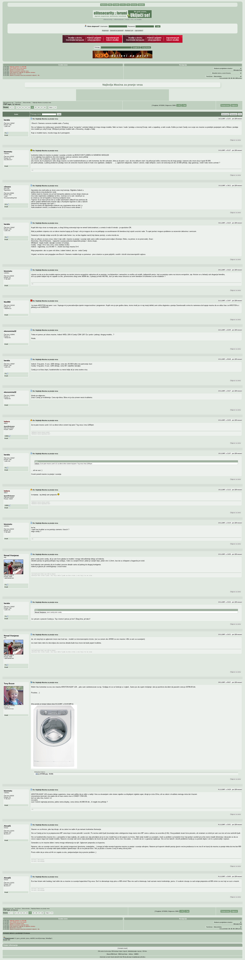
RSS (132, 19)
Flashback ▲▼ (129, 30)
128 (236, 78)
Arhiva (131, 954)
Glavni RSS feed (112, 954)
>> (55, 107)
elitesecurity (107, 19)
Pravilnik (116, 4)
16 (229, 78)
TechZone (18, 102)
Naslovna (104, 4)
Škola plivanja (127, 957)
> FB (178, 105)
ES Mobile (138, 19)
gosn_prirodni (21, 938)
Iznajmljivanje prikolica (138, 957)
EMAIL (127, 19)
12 (26, 107)
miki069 (32, 938)
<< (10, 107)
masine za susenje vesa (17, 69)
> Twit (184, 105)
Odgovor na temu (235, 140)
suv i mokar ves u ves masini (18, 68)
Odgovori (234, 105)
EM (135, 954)
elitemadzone (119, 19)
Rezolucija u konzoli (15, 74)
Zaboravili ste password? (116, 30)
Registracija (105, 30)
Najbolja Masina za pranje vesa (42, 102)
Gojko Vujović (123, 951)
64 (234, 78)
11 (22, 107)
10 (20, 107)
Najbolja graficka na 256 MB (18, 66)
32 (231, 78)
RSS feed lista (122, 954)
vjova (27, 938)
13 (29, 107)
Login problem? (139, 30)
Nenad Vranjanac (40, 612)
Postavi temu (225, 105)
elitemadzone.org (8, 102)
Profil (6, 135)
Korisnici (134, 4)
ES (137, 954)
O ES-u (123, 4)
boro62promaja (40, 938)
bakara (37, 463)
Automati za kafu (105, 957)
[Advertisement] (122, 95)
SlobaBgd (48, 938)
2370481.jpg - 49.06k (46, 774)
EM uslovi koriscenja (104, 951)
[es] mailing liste (12, 198)
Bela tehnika (27, 102)
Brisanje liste (238, 70)
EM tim (145, 951)
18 (44, 107)
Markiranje (225, 114)
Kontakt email (122, 948)
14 (32, 107)
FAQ (110, 4)
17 (41, 107)
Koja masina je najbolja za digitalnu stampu (22, 72)
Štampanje (233, 114)
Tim (128, 4)
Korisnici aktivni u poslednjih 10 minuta (16, 933)
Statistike (141, 4)
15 (35, 107)
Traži (59, 114)
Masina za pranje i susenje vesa (19, 71)
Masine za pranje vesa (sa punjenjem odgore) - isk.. (25, 75)
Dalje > (51, 107)
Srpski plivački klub (116, 957)
